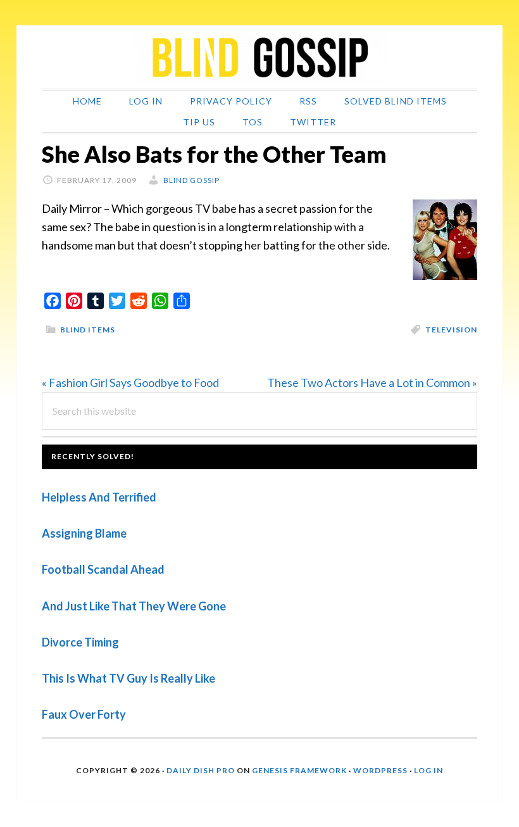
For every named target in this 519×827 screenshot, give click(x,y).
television (451, 329)
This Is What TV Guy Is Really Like (128, 678)
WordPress (380, 770)
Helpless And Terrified (99, 497)
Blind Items (87, 329)
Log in (428, 770)
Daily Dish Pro (200, 770)
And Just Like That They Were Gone (134, 606)
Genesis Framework (299, 770)
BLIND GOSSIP (259, 57)
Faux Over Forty (84, 714)
